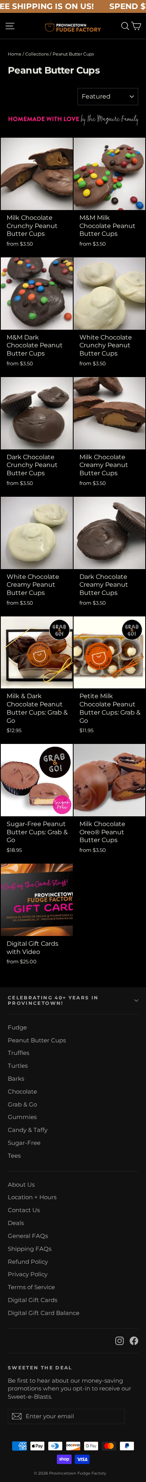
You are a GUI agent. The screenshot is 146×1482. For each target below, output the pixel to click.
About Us (21, 1184)
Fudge (17, 1027)
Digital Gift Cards (32, 1300)
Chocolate (22, 1091)
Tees (14, 1155)
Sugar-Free (24, 1142)
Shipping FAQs (29, 1248)
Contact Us (24, 1210)
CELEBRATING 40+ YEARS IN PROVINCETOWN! (53, 1000)
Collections (37, 54)
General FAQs (28, 1235)
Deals (16, 1223)
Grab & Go (22, 1104)
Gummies (22, 1117)
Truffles (18, 1052)
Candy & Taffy (27, 1130)
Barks (16, 1078)
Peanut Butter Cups (37, 1040)
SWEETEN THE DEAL (40, 1368)
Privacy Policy (27, 1274)
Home (14, 54)
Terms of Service (31, 1287)
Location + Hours (32, 1197)
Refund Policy (28, 1261)
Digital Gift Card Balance (43, 1313)
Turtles (18, 1065)
